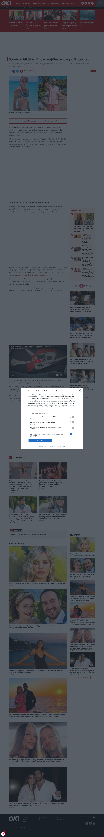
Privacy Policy (61, 446)
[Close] (80, 391)
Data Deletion (42, 446)
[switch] (72, 417)
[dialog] (52, 418)
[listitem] (52, 413)
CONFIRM (40, 440)
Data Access (52, 446)
